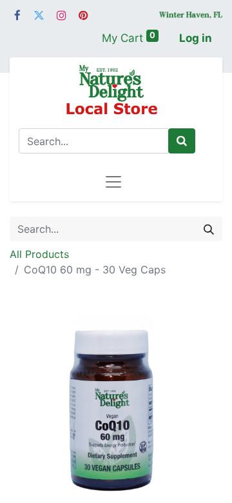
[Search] (181, 141)
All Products (39, 254)
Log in (195, 38)
